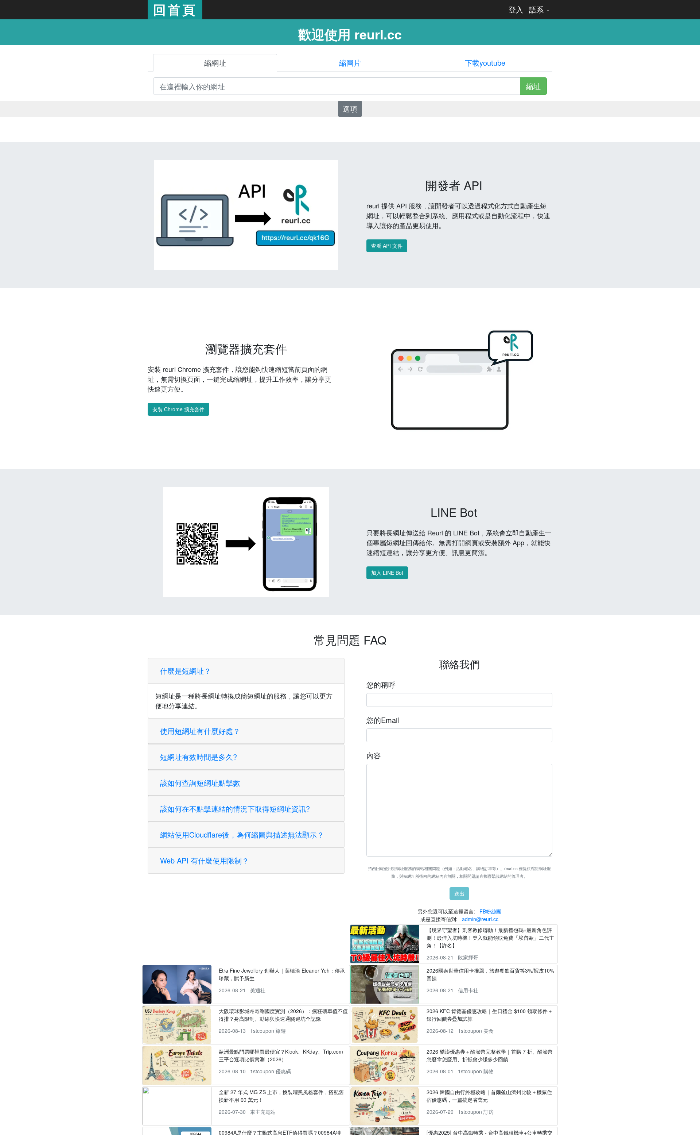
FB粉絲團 (490, 911)
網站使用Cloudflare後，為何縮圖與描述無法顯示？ (242, 834)
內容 (373, 755)
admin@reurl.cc (480, 919)
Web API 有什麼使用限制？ (204, 860)
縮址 (533, 86)
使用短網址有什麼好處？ (200, 731)
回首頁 (175, 9)
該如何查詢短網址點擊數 (200, 782)
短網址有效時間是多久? (198, 756)
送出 (459, 893)
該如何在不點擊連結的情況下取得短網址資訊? (235, 808)
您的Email (382, 720)
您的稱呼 (381, 684)
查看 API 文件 (386, 245)
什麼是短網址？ (185, 670)
